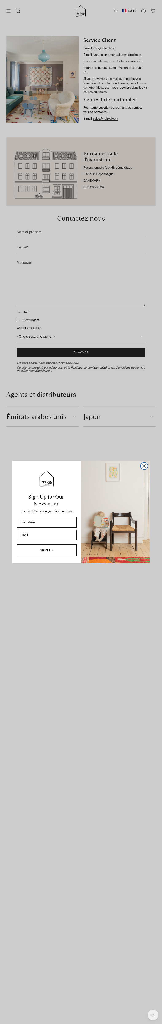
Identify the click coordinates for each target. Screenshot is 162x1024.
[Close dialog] (144, 466)
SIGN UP (47, 550)
